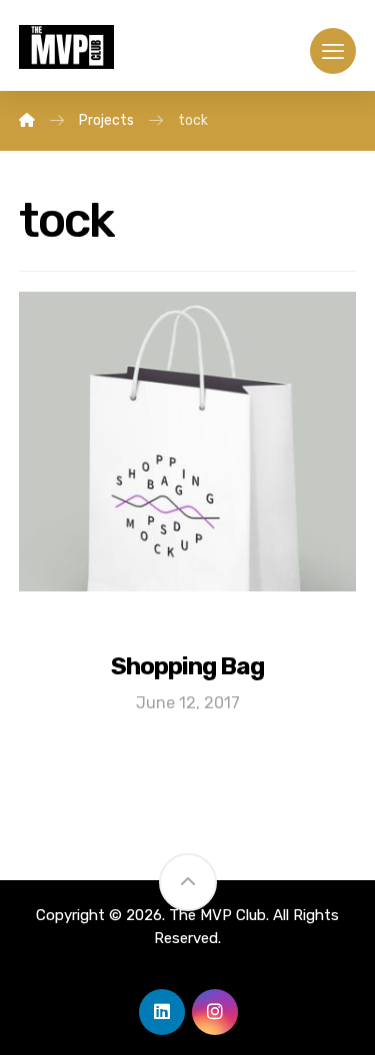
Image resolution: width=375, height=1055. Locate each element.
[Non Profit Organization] (66, 47)
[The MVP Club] (27, 120)
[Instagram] (215, 1012)
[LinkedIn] (162, 1012)
